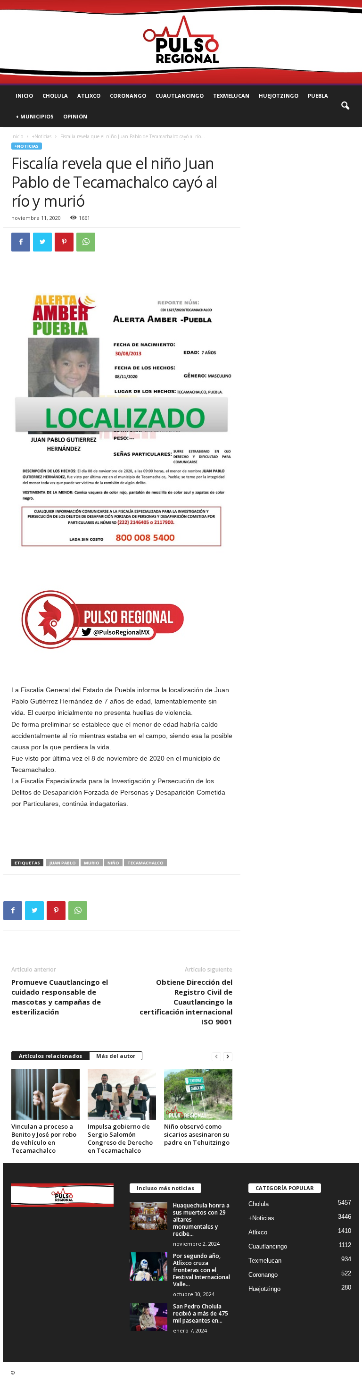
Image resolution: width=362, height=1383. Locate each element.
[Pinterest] (64, 242)
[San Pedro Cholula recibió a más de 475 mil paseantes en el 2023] (148, 1317)
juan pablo (62, 863)
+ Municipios (35, 116)
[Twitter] (42, 242)
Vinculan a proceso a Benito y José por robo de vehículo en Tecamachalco (43, 1138)
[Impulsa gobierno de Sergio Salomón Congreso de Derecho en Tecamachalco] (122, 1094)
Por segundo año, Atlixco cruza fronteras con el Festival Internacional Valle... (201, 1270)
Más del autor (115, 1055)
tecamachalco (145, 863)
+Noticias (41, 136)
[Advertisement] (122, 835)
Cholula (55, 95)
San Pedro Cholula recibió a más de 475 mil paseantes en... (200, 1313)
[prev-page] (216, 1056)
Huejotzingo (278, 95)
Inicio (24, 95)
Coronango (128, 95)
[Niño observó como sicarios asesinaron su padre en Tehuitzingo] (198, 1094)
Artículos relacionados (50, 1055)
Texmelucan (231, 95)
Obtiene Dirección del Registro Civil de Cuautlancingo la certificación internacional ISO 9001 (186, 1001)
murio (91, 863)
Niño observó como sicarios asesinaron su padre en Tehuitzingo (197, 1134)
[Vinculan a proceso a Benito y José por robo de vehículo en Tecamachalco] (45, 1094)
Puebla (318, 95)
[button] (345, 106)
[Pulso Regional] (181, 42)
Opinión (75, 116)
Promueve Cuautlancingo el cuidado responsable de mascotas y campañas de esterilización (59, 996)
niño (113, 863)
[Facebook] (20, 242)
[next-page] (227, 1056)
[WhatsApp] (85, 242)
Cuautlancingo (180, 95)
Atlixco (88, 95)
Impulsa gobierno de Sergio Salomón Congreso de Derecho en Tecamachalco (120, 1138)
